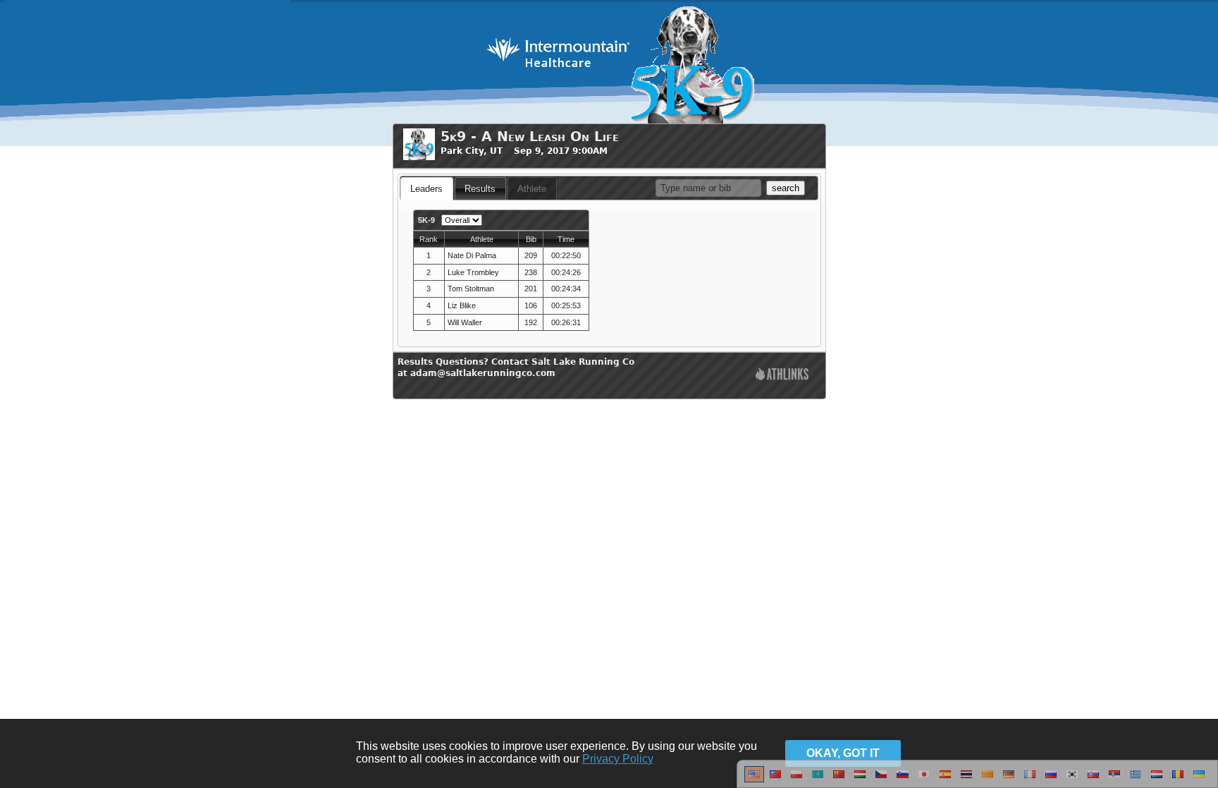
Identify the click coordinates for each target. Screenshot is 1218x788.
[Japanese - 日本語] (924, 779)
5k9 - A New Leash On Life (530, 136)
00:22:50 (566, 255)
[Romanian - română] (1178, 779)
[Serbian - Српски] (1114, 779)
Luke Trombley (473, 272)
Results (480, 188)
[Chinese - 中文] (775, 779)
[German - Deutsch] (1009, 779)
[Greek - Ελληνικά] (1135, 779)
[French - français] (1030, 779)
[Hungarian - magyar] (860, 779)
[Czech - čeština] (881, 779)
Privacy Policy (617, 759)
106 (530, 305)
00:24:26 (566, 272)
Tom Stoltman (471, 288)
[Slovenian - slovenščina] (902, 779)
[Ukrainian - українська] (1199, 779)
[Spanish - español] (945, 779)
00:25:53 (566, 305)
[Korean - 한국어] (1072, 779)
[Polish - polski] (796, 779)
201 (530, 288)
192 (530, 322)
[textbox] (708, 188)
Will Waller (465, 322)
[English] (754, 779)
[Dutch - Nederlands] (1157, 779)
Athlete (531, 188)
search (785, 188)
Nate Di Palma (472, 255)
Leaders (426, 188)
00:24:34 (566, 288)
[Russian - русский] (1051, 779)
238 (530, 272)
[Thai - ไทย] (966, 779)
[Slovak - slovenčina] (1093, 779)
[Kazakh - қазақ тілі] (818, 779)
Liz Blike (462, 305)
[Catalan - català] (987, 779)
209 (530, 255)
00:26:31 (566, 322)
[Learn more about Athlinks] (782, 375)
